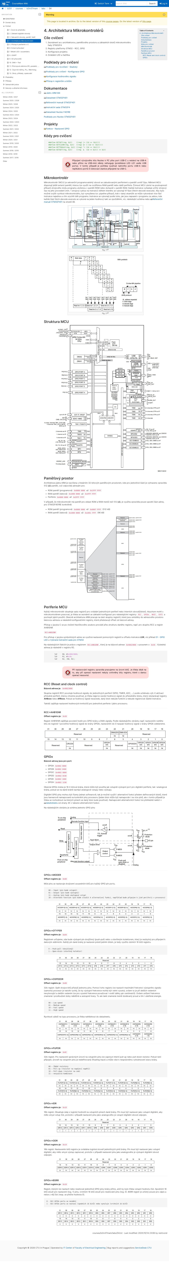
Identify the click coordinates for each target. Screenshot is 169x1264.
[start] (3, 8)
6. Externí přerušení (16, 48)
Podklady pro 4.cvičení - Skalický (61, 67)
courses (19, 8)
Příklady (8, 81)
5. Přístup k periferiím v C (19, 44)
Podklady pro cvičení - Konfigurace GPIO (65, 71)
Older (5, 161)
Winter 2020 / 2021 (10, 140)
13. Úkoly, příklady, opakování (20, 73)
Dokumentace (146, 40)
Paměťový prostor (148, 51)
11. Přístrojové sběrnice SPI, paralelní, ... (24, 66)
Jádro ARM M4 (53, 93)
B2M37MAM (9, 19)
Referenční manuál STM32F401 (60, 102)
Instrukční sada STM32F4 (58, 107)
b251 (9, 8)
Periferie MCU (146, 53)
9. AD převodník (15, 59)
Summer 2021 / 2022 (11, 129)
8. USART (13, 55)
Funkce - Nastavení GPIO (57, 128)
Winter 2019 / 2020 (10, 147)
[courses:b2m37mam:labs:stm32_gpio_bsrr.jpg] (105, 1218)
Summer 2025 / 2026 (11, 100)
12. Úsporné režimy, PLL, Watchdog (22, 70)
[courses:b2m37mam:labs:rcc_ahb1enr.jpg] (105, 739)
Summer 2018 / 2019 (11, 150)
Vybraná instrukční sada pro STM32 (67, 640)
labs (43, 8)
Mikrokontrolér (146, 46)
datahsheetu (52, 803)
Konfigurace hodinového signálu (61, 76)
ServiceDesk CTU (143, 1248)
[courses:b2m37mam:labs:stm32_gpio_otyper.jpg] (105, 964)
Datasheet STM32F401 (56, 98)
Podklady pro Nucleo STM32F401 (59, 116)
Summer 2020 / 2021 (11, 136)
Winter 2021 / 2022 (10, 133)
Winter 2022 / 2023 (10, 125)
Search (152, 3)
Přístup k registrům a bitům (59, 81)
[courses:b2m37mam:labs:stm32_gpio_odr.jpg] (105, 1165)
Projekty (144, 42)
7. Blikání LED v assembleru (19, 52)
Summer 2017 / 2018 (10, 158)
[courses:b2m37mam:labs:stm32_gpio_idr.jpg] (105, 1125)
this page (146, 21)
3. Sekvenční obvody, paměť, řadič (22, 37)
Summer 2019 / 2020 (11, 143)
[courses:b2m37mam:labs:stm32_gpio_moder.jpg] (105, 913)
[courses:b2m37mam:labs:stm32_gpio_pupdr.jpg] (105, 1087)
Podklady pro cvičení (149, 38)
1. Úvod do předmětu (17, 30)
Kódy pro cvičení (147, 44)
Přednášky (9, 77)
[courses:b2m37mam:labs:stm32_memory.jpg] (105, 558)
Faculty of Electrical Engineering (90, 1248)
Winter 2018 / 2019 (10, 154)
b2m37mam (32, 8)
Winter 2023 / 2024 (10, 118)
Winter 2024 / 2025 (10, 111)
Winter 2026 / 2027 (10, 97)
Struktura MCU (146, 49)
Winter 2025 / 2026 (10, 104)
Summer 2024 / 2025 (11, 108)
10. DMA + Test (15, 63)
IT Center (67, 1248)
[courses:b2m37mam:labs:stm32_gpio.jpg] (105, 839)
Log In (164, 3)
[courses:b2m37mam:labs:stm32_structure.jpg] (105, 398)
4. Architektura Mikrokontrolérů (21, 41)
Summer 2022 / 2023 (11, 122)
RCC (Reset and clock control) (154, 55)
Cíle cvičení (145, 35)
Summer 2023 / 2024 (11, 115)
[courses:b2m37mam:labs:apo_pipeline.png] (105, 227)
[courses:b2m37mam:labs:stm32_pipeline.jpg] (105, 283)
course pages (112, 21)
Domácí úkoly (10, 22)
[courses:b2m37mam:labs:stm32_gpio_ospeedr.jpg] (105, 1030)
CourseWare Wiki (20, 3)
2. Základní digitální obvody (19, 33)
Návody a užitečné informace (16, 88)
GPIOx (145, 58)
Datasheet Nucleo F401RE (58, 112)
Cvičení (8, 26)
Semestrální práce (12, 84)
